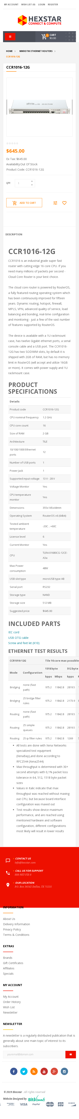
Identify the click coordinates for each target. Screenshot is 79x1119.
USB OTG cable (18, 638)
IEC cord (13, 632)
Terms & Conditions (16, 935)
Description (13, 234)
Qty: (8, 183)
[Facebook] (13, 1071)
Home (9, 51)
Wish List (9, 1007)
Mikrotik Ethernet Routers (35, 51)
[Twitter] (24, 1071)
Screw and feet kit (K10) (24, 643)
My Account (11, 996)
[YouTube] (44, 1071)
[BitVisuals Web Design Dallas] (36, 1097)
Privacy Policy (12, 929)
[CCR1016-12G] (39, 107)
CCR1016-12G (13, 56)
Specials (8, 973)
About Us (9, 919)
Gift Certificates (13, 963)
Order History (12, 1002)
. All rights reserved (34, 1092)
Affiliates (8, 968)
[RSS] (34, 1071)
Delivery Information (16, 924)
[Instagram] (64, 1071)
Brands (7, 958)
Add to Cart (28, 203)
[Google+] (54, 1071)
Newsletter (10, 1012)
